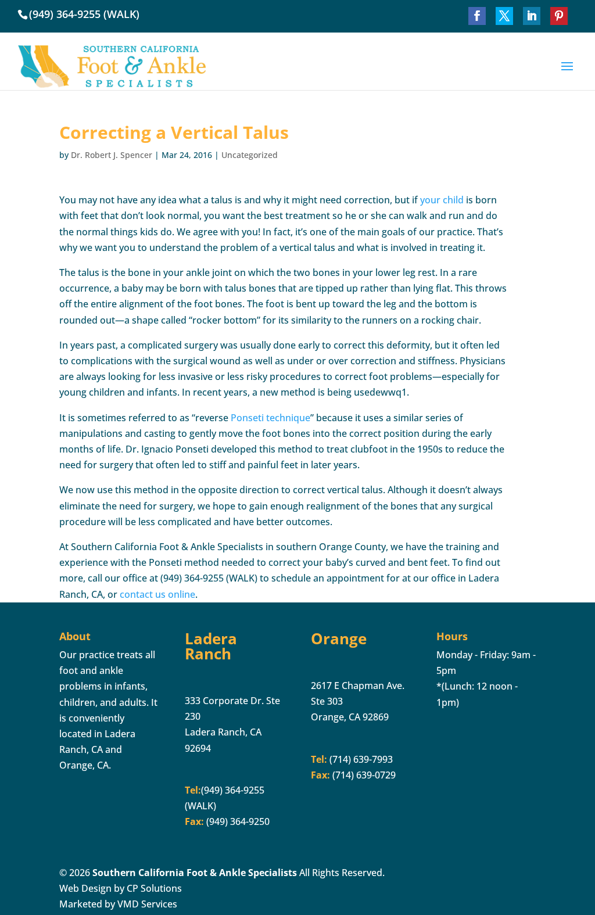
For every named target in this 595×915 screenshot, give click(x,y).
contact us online (157, 594)
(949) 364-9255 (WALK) (84, 14)
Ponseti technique (270, 417)
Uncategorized (249, 154)
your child (442, 199)
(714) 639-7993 (360, 759)
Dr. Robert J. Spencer (111, 154)
